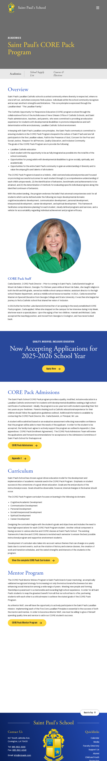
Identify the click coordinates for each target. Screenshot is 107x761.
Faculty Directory (91, 746)
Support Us (94, 749)
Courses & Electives (59, 74)
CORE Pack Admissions (22, 445)
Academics (15, 74)
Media (96, 742)
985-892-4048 (19, 750)
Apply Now (51, 369)
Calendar (95, 738)
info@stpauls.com (22, 755)
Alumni (96, 753)
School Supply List (37, 74)
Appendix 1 (17, 458)
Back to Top (88, 713)
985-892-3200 (18, 747)
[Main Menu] (97, 7)
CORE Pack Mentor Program (24, 622)
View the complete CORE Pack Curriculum (31, 560)
